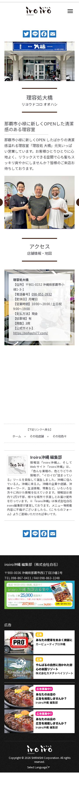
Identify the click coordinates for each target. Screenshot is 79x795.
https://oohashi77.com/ (30, 333)
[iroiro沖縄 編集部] (17, 473)
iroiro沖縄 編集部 (46, 457)
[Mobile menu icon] (70, 11)
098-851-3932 (42, 294)
